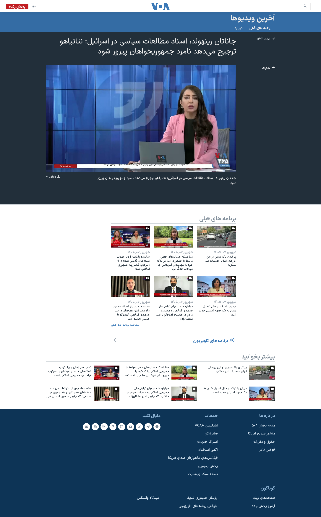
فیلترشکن (211, 433)
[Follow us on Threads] (112, 426)
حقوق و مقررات (264, 441)
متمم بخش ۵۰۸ (263, 425)
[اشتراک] (86, 426)
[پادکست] (95, 426)
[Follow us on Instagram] (121, 426)
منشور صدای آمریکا (261, 433)
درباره (239, 28)
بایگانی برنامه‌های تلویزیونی (198, 506)
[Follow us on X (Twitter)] (139, 426)
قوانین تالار (267, 450)
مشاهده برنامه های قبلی (125, 325)
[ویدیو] (34, 6)
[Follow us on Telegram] (148, 426)
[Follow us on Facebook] (156, 426)
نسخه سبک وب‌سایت (203, 474)
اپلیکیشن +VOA (206, 425)
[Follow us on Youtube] (130, 426)
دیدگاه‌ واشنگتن (148, 498)
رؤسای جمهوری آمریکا (202, 498)
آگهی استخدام (208, 450)
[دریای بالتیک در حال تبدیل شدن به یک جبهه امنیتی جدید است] (216, 286)
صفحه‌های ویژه (264, 498)
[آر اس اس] (104, 426)
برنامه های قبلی (260, 28)
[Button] (268, 69)
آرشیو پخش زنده (263, 506)
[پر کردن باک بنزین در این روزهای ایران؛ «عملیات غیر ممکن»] (216, 237)
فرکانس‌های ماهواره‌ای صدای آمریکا (193, 458)
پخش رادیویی (208, 466)
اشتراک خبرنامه (207, 441)
